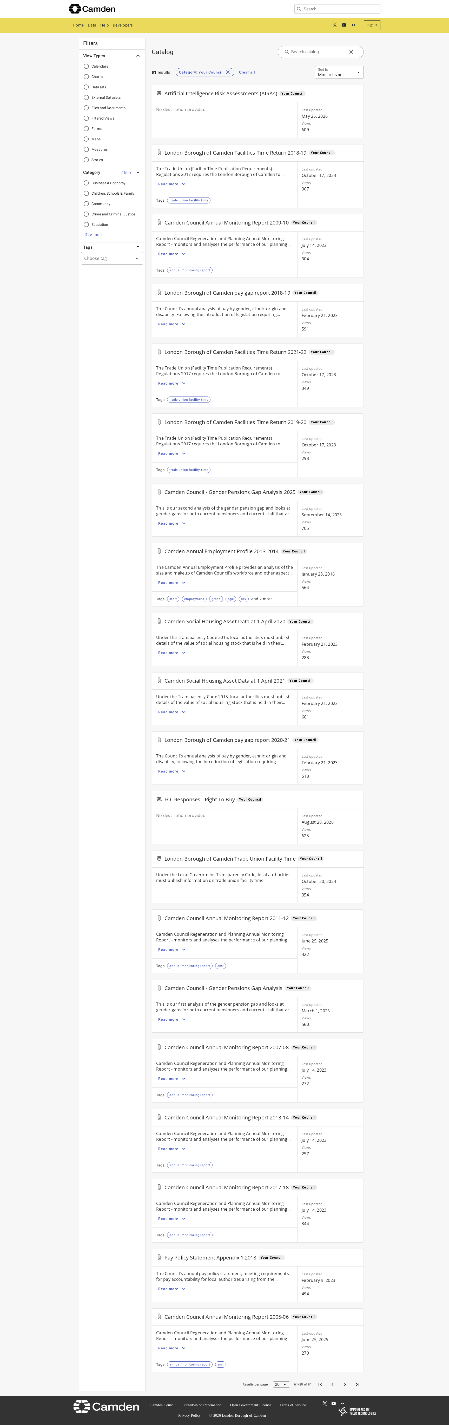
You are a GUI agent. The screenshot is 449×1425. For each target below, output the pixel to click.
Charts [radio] (97, 77)
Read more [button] (168, 184)
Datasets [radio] (98, 87)
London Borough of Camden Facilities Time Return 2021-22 (235, 351)
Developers (123, 25)
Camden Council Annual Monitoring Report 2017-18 (226, 1187)
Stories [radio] (97, 160)
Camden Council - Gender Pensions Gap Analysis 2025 (229, 492)
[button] (126, 172)
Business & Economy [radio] (108, 183)
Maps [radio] (96, 139)
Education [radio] (99, 224)
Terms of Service (293, 1405)
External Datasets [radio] (106, 97)
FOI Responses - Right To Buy (199, 799)
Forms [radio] (96, 129)
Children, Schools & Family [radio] (113, 193)
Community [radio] (100, 204)
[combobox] (337, 9)
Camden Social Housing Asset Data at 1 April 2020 (224, 621)
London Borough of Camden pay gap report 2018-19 (227, 292)
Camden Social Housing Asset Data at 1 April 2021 (224, 680)
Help (104, 25)
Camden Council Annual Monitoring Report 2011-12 (226, 918)
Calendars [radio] (99, 66)
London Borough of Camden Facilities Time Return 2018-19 (235, 152)
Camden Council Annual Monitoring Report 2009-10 (226, 222)
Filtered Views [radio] (102, 118)
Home (78, 25)
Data (92, 25)
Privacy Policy (189, 1415)
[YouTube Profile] (344, 25)
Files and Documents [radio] (108, 108)
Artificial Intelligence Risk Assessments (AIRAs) (220, 93)
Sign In (372, 25)
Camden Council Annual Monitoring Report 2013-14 (226, 1117)
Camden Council (163, 1405)
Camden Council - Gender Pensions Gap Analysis (223, 988)
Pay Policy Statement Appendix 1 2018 (210, 1257)
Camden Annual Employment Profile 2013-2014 (221, 551)
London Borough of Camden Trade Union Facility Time (230, 858)
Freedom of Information (203, 1405)
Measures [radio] (99, 149)
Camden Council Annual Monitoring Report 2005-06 (226, 1316)
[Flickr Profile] (353, 25)
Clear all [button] (247, 72)
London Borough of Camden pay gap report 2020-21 (227, 739)
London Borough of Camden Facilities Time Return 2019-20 (235, 422)
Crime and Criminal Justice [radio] (113, 214)
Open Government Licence (250, 1405)
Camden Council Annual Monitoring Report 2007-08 (226, 1047)
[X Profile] (334, 25)
